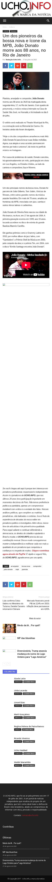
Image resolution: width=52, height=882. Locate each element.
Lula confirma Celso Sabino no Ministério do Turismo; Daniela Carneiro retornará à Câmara (14, 605)
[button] (48, 20)
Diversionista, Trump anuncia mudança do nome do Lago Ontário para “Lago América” (32, 654)
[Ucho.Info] (26, 8)
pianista (25, 569)
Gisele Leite (20, 678)
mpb (17, 569)
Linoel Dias (19, 702)
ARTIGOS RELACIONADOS (15, 618)
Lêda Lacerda (20, 690)
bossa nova (26, 566)
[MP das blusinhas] (9, 641)
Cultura (12, 27)
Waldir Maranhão (22, 762)
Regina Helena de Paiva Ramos (29, 726)
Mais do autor (35, 618)
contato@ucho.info (30, 815)
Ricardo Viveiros (22, 738)
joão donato (8, 569)
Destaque (14, 31)
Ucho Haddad (20, 750)
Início (5, 27)
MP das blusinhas (26, 638)
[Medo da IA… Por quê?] (9, 628)
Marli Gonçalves (22, 714)
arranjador (15, 566)
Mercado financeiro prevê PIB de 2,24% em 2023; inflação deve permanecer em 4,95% (38, 605)
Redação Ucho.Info (13, 60)
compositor (37, 566)
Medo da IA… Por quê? (28, 625)
